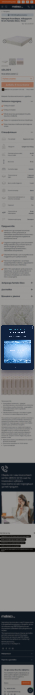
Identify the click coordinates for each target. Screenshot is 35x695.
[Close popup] (30, 327)
